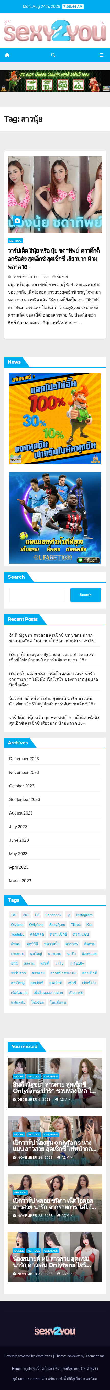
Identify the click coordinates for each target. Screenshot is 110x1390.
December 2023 (24, 759)
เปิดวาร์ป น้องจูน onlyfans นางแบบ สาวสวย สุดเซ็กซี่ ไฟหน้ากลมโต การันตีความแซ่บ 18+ (54, 1149)
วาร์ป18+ (77, 963)
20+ (26, 915)
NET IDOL (15, 240)
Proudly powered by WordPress (29, 1356)
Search (16, 577)
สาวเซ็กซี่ (89, 973)
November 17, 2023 (31, 277)
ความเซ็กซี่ (58, 934)
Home (16, 1369)
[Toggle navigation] (101, 55)
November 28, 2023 (36, 1157)
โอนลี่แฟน (58, 1002)
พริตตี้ (44, 963)
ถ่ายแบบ (17, 954)
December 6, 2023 (35, 1099)
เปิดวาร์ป (76, 993)
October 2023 (21, 786)
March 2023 (20, 881)
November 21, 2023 (36, 1274)
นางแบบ (54, 954)
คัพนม (15, 944)
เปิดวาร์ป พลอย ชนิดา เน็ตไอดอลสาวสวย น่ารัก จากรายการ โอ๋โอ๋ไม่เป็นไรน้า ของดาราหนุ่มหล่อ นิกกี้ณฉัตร (53, 679)
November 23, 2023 (36, 1216)
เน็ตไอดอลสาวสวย (48, 993)
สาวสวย (38, 973)
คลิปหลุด (37, 934)
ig (68, 915)
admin (62, 277)
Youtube (17, 934)
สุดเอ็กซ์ (55, 983)
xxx (89, 924)
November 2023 (24, 772)
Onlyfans (36, 924)
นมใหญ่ (36, 954)
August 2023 (21, 813)
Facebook (53, 915)
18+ (14, 915)
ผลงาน (29, 963)
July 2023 (18, 826)
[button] (53, 55)
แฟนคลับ (18, 1002)
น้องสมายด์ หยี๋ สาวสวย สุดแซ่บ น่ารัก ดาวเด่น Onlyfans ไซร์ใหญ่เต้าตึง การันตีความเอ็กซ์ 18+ (54, 1265)
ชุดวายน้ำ (52, 944)
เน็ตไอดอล (19, 993)
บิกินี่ (14, 963)
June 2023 (19, 840)
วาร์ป (59, 963)
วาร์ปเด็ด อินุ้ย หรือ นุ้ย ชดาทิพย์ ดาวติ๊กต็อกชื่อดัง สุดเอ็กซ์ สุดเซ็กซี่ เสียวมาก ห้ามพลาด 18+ (54, 258)
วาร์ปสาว (18, 973)
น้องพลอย (89, 954)
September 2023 (24, 799)
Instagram (84, 915)
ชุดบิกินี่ (32, 944)
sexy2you (57, 924)
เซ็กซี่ (72, 983)
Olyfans (17, 924)
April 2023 (18, 867)
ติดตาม (89, 944)
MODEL (19, 1076)
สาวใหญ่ (18, 983)
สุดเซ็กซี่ (36, 983)
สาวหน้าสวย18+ (63, 973)
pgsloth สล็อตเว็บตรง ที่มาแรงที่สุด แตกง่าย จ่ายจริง (61, 1369)
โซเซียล (37, 1002)
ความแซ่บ (81, 934)
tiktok (76, 924)
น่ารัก (71, 954)
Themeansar (94, 1356)
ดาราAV (71, 944)
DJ (37, 915)
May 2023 (18, 854)
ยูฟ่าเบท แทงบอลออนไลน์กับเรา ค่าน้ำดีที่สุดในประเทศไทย (55, 1379)
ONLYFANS (51, 1076)
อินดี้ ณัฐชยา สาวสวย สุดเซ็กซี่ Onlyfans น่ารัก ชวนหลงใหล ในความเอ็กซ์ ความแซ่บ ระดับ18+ (54, 1091)
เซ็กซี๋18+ (89, 983)
